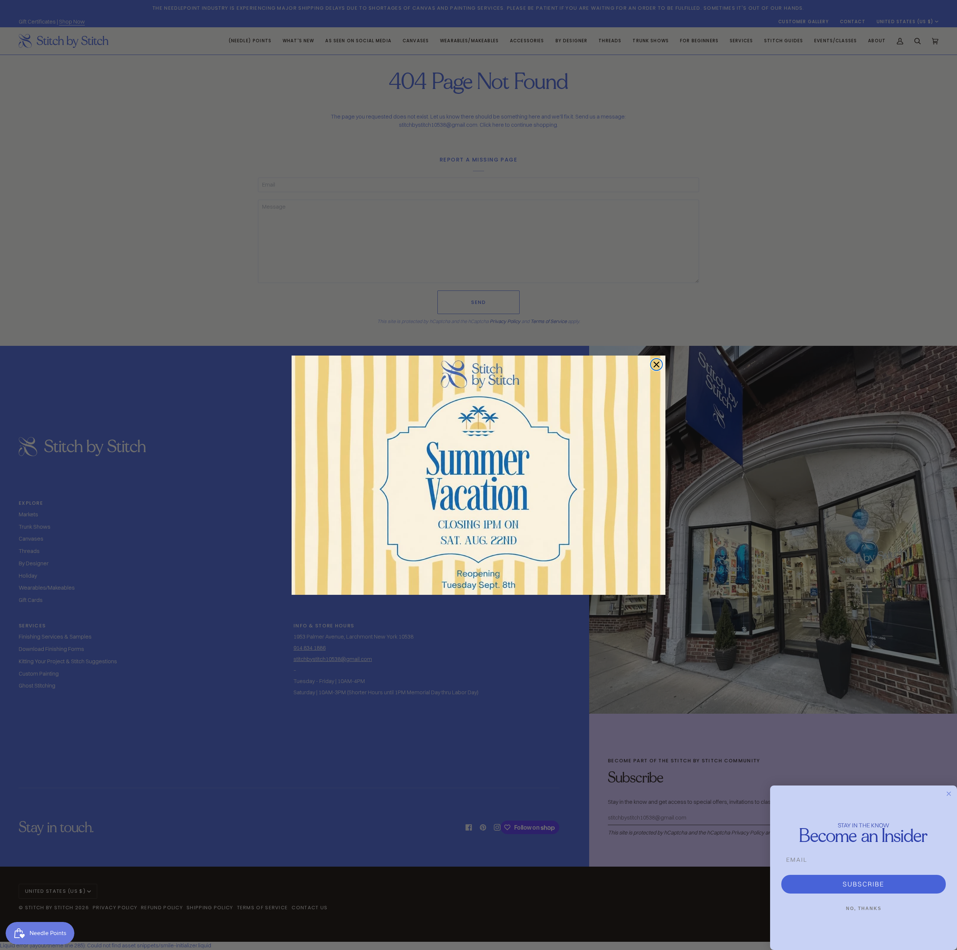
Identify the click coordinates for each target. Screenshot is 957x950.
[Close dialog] (656, 365)
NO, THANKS (863, 908)
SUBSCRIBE (863, 884)
